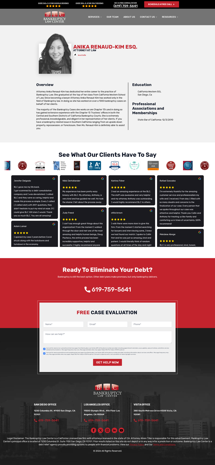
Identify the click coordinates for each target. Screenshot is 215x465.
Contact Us (147, 16)
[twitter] (100, 430)
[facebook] (93, 430)
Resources (169, 16)
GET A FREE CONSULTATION (125, 3)
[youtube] (121, 430)
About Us (129, 16)
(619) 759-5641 (126, 5)
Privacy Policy (137, 444)
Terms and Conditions (164, 444)
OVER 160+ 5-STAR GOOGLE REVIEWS (53, 3)
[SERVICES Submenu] (101, 17)
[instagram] (107, 430)
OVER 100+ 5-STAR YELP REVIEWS (89, 3)
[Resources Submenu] (178, 17)
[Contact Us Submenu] (157, 17)
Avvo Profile (82, 55)
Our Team (112, 16)
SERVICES (93, 16)
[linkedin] (114, 430)
